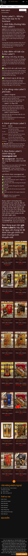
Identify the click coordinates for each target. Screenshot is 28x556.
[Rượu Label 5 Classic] (7, 279)
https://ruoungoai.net (14, 195)
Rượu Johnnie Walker (6, 501)
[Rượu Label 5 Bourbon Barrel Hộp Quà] (7, 310)
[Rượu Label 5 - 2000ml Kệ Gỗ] (7, 370)
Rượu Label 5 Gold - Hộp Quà (7, 350)
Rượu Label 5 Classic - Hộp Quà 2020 (7, 471)
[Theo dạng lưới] (24, 12)
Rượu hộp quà (4, 513)
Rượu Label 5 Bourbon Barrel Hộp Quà (7, 320)
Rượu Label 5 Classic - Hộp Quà (21, 471)
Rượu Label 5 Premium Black (21, 289)
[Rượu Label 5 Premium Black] (21, 279)
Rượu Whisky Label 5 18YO (7, 410)
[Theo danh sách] (26, 12)
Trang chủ (4, 6)
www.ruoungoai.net (7, 493)
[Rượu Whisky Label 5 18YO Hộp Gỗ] (7, 430)
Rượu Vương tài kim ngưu (7, 511)
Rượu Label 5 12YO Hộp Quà (20, 350)
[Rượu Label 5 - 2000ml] (21, 400)
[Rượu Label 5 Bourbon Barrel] (21, 249)
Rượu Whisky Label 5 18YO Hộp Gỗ (7, 441)
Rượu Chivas (4, 499)
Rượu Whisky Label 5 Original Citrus (7, 259)
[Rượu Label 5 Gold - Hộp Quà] (7, 340)
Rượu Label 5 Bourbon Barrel (21, 259)
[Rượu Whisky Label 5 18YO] (7, 400)
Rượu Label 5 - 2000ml (21, 410)
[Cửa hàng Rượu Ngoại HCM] (3, 2)
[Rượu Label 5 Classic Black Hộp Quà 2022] (21, 430)
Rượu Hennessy (4, 505)
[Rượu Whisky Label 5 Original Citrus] (7, 249)
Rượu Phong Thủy (5, 509)
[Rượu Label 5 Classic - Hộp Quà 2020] (7, 461)
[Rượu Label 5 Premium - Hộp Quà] (21, 310)
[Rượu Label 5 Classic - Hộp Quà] (21, 461)
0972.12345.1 (22, 554)
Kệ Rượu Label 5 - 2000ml (21, 380)
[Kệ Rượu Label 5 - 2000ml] (21, 370)
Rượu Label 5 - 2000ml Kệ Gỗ (7, 380)
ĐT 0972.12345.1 (14, 1)
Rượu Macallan (4, 503)
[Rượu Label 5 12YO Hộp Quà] (21, 340)
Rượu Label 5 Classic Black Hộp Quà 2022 (21, 441)
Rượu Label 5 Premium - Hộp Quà (20, 320)
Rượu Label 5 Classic (7, 289)
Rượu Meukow (4, 507)
